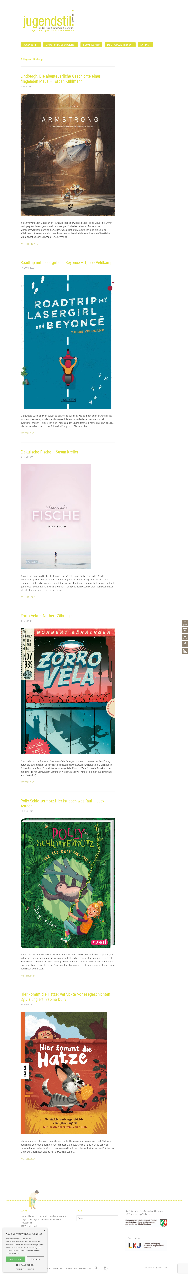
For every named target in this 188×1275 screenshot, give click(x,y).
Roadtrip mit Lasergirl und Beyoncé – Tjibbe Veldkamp (66, 262)
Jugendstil (30, 44)
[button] (25, 1264)
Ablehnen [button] (35, 1259)
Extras (144, 44)
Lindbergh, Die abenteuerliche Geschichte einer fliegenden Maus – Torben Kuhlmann (60, 79)
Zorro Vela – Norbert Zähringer (47, 615)
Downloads (58, 1268)
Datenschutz (85, 1268)
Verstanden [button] (15, 1259)
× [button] (44, 1231)
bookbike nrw (91, 44)
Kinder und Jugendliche (60, 44)
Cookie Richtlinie (12, 1253)
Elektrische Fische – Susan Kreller (49, 452)
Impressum (71, 1268)
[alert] (25, 1250)
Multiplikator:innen (119, 44)
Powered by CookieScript (25, 1269)
